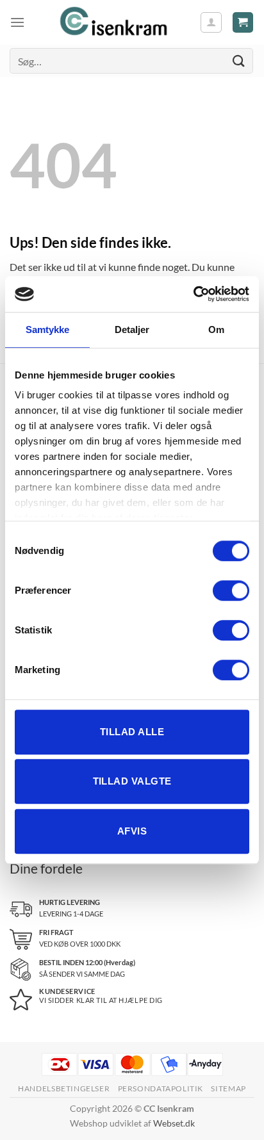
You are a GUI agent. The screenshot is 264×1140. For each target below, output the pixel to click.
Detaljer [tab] (132, 329)
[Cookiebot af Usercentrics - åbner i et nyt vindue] (193, 294)
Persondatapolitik (160, 1088)
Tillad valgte (132, 781)
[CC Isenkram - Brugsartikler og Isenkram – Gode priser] (112, 22)
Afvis (132, 831)
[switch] (231, 590)
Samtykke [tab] (48, 329)
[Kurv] (243, 22)
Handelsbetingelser (64, 1088)
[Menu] (17, 22)
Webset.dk (174, 1123)
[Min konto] (211, 22)
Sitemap (228, 1088)
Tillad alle (132, 731)
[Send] (239, 60)
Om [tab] (216, 329)
